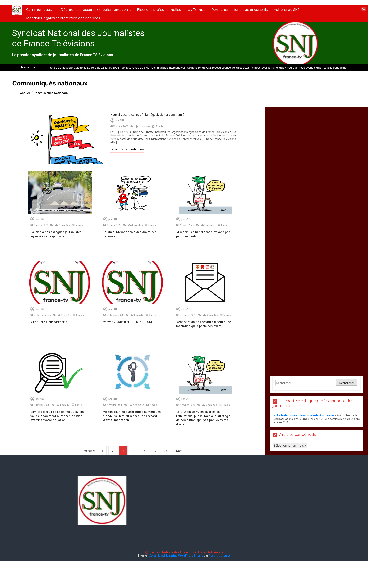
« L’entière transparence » (49, 322)
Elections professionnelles (159, 9)
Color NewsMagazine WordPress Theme (176, 555)
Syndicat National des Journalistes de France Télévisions (78, 38)
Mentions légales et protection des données (63, 18)
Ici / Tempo (196, 9)
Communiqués (39, 9)
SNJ (122, 120)
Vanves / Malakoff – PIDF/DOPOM (127, 322)
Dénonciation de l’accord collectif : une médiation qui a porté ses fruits (203, 324)
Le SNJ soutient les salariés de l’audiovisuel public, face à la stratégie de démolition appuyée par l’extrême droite (203, 418)
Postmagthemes (220, 555)
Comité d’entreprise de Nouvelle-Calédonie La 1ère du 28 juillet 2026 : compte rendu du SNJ (81, 67)
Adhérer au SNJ (287, 9)
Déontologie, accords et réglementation (94, 9)
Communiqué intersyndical (158, 67)
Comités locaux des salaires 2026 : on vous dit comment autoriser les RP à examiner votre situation (57, 416)
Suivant (177, 450)
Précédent (88, 450)
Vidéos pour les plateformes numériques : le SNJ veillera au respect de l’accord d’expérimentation (132, 416)
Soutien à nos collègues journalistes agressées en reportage (55, 234)
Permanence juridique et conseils (239, 9)
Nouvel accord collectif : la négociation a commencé (147, 115)
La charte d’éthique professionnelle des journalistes (303, 415)
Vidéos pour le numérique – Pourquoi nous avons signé (276, 67)
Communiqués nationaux (127, 149)
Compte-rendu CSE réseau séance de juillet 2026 (208, 67)
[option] (81, 68)
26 (165, 450)
